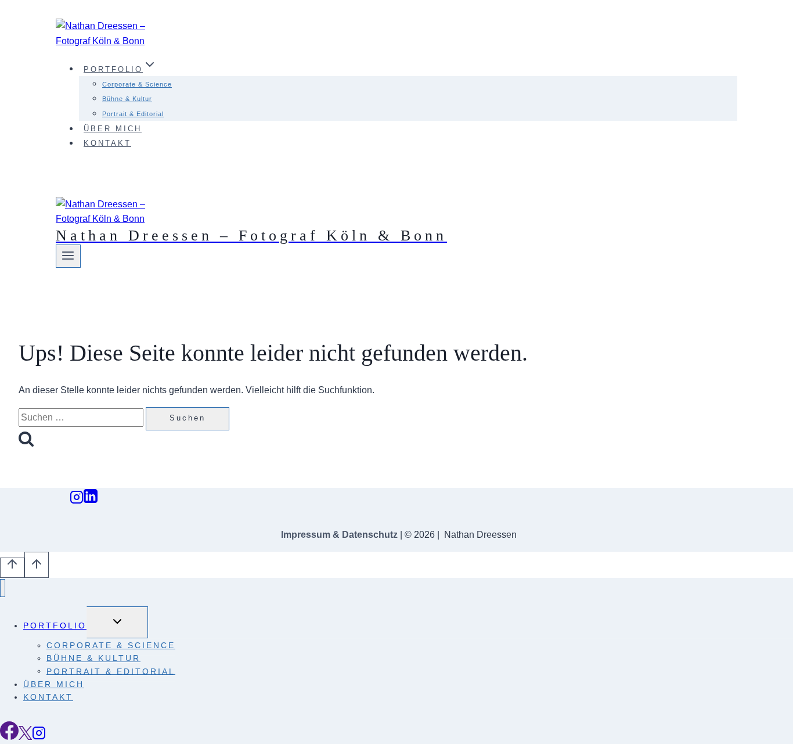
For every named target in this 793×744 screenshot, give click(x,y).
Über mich (113, 128)
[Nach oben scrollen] (12, 568)
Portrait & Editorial (133, 113)
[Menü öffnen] (68, 256)
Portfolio (54, 625)
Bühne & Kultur (127, 98)
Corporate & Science (137, 84)
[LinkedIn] (91, 500)
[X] (25, 737)
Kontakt (107, 143)
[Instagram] (77, 500)
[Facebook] (9, 737)
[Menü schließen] (2, 588)
